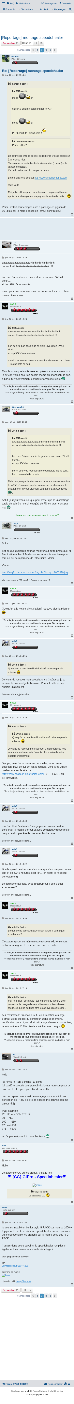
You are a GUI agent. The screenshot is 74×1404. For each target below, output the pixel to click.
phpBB (28, 1391)
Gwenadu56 (18, 407)
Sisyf (15, 523)
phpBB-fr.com (42, 1394)
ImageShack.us (23, 1281)
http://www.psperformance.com (51, 177)
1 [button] (37, 50)
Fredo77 (15, 56)
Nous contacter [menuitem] (55, 1384)
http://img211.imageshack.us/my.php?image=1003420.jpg (35, 572)
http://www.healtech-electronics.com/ (23, 773)
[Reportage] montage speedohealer (32, 37)
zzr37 (4, 1207)
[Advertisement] (37, 23)
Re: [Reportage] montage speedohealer (32, 71)
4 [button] (50, 50)
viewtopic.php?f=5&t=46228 (15, 1266)
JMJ (15, 243)
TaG (4, 1145)
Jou (14, 1054)
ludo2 (14, 641)
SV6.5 (13, 304)
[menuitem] (10, 3)
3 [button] (46, 50)
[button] (33, 50)
